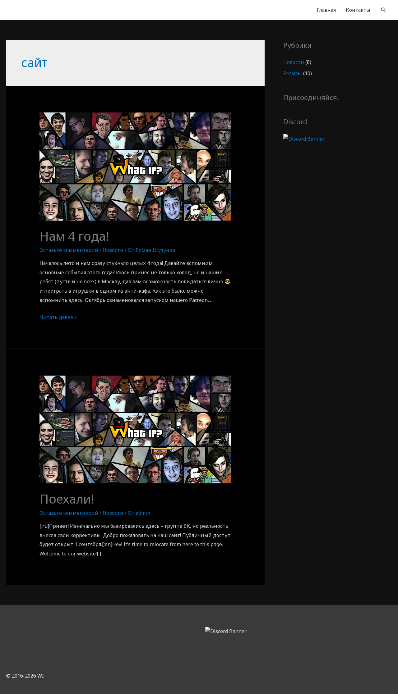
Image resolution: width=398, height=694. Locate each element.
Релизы (292, 73)
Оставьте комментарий (68, 250)
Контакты (358, 10)
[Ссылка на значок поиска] (383, 10)
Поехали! (66, 498)
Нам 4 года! (74, 235)
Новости (113, 250)
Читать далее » (58, 317)
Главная (326, 10)
